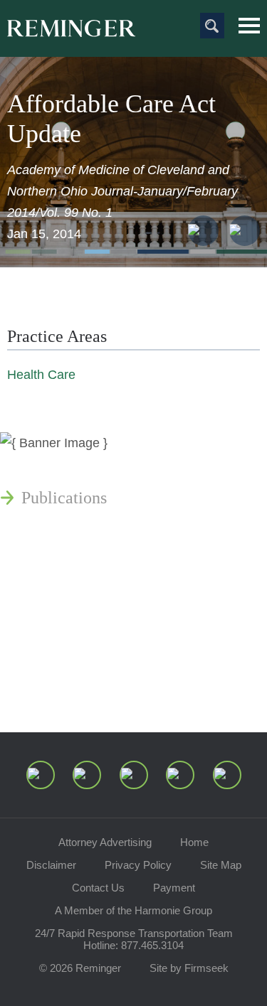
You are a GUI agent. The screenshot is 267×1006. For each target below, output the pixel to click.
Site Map (220, 865)
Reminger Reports (84, 532)
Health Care (41, 375)
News (40, 463)
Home (194, 842)
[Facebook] (180, 775)
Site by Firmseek (189, 968)
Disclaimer (51, 865)
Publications (64, 497)
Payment (174, 888)
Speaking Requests (86, 654)
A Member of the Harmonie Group (133, 910)
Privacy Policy (138, 865)
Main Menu (249, 25)
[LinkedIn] (87, 775)
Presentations (67, 566)
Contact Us (98, 888)
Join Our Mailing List (96, 688)
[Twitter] (134, 775)
